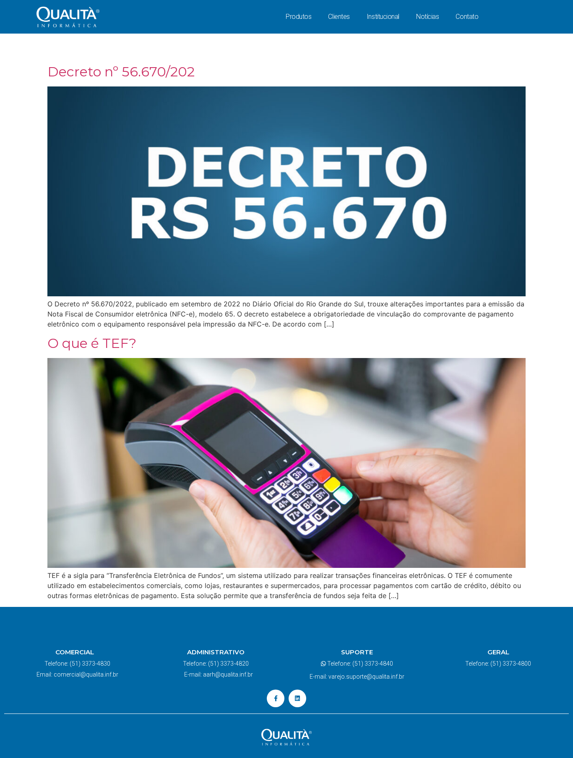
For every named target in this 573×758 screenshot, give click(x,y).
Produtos (298, 17)
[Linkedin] (297, 698)
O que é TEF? (91, 343)
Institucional (383, 17)
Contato (467, 17)
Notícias (427, 17)
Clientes (338, 17)
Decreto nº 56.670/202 (121, 71)
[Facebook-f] (275, 698)
